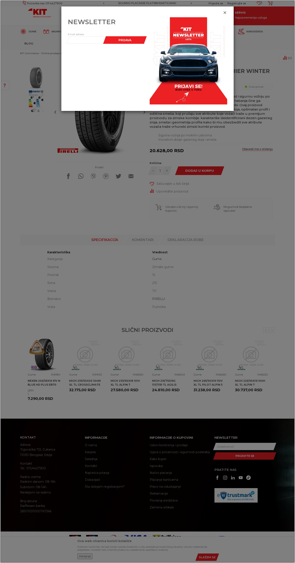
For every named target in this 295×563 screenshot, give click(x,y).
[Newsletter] (188, 61)
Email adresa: (76, 34)
